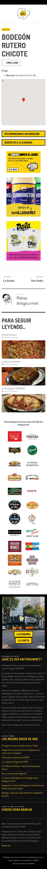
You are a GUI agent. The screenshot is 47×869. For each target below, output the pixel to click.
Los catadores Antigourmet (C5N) (15, 761)
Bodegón (5, 29)
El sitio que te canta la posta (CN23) (15, 757)
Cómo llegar (12, 62)
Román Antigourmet (11, 338)
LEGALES (36, 860)
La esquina (23, 634)
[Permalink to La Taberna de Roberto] (23, 376)
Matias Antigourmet (11, 364)
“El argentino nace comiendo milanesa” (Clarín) (20, 745)
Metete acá (6, 845)
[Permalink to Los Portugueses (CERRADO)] (23, 403)
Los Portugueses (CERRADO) (13, 388)
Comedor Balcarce (9, 334)
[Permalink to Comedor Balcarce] (23, 349)
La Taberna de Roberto (11, 361)
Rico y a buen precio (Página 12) (14, 773)
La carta (23, 640)
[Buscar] (4, 2)
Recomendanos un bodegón (21, 134)
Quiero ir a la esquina (18, 142)
